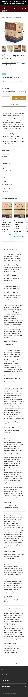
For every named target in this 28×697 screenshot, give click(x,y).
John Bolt (13, 63)
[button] (22, 8)
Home (3, 17)
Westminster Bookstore (10, 693)
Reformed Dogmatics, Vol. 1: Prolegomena (7, 222)
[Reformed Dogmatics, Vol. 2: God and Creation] (19, 210)
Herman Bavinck (6, 63)
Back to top (14, 663)
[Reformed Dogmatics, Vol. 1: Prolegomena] (7, 210)
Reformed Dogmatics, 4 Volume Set (13, 17)
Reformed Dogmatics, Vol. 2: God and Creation (19, 223)
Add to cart (19, 98)
